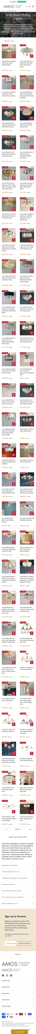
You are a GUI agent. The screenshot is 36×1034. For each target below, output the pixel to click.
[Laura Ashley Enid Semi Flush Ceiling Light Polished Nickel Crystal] (9, 479)
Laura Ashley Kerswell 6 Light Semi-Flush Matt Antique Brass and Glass (26, 491)
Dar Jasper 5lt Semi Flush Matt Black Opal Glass (27, 519)
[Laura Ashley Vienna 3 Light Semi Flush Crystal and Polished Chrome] (9, 113)
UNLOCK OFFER (24, 943)
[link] (7, 829)
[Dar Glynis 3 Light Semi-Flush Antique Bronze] (27, 658)
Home (3, 10)
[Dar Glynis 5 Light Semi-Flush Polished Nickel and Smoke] (27, 720)
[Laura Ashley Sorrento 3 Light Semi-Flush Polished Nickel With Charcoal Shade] (27, 266)
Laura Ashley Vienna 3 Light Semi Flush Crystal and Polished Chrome (8, 125)
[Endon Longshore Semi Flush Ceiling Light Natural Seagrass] (27, 538)
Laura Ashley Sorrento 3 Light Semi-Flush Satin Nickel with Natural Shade (26, 64)
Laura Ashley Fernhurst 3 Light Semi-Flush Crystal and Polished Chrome (27, 247)
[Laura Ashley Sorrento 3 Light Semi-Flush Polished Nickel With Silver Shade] (9, 328)
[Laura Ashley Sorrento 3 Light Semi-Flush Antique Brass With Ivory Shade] (27, 142)
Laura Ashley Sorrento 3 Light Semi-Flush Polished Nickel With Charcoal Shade (26, 278)
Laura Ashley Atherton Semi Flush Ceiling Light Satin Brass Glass (8, 549)
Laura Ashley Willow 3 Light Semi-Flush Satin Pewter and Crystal (8, 401)
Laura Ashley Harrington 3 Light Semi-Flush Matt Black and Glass (9, 371)
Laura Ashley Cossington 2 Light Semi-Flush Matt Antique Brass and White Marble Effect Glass (27, 579)
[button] (29, 6)
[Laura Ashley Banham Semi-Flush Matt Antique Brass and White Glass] (27, 359)
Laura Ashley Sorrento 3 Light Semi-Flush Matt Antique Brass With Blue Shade (9, 309)
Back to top (18, 954)
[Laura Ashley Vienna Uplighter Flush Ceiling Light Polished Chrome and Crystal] (9, 598)
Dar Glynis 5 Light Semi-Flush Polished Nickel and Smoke (27, 731)
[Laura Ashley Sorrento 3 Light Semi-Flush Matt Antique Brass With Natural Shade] (9, 419)
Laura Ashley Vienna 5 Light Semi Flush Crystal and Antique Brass (26, 309)
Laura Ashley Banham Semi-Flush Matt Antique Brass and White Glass (27, 371)
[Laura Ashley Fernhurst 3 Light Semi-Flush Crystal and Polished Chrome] (27, 235)
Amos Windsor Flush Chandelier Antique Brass (8, 789)
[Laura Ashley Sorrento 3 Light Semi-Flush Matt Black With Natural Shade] (27, 173)
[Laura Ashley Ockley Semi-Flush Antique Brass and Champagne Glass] (27, 689)
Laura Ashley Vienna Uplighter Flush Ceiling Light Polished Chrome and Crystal (8, 610)
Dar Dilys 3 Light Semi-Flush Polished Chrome (26, 759)
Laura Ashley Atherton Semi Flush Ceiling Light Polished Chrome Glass (8, 640)
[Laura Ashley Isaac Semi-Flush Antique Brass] (27, 450)
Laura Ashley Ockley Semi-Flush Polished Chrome (7, 520)
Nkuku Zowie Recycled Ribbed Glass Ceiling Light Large (26, 789)
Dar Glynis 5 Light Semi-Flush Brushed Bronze (9, 730)
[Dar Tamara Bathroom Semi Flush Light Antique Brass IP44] (27, 629)
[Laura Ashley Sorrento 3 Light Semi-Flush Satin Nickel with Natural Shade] (27, 51)
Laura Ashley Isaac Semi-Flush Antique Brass (27, 461)
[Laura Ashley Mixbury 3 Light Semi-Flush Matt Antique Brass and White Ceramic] (9, 567)
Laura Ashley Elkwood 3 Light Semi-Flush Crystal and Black (9, 462)
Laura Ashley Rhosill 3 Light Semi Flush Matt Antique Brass (26, 125)
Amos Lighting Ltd (9, 1021)
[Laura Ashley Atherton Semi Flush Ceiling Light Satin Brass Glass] (9, 538)
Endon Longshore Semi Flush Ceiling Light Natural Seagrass (26, 549)
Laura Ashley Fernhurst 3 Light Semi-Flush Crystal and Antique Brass (9, 278)
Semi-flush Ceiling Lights (11, 10)
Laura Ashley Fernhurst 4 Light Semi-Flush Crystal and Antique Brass (9, 216)
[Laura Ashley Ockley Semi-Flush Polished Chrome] (9, 508)
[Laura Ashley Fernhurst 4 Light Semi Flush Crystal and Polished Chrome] (27, 328)
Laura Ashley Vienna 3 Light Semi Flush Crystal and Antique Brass (8, 154)
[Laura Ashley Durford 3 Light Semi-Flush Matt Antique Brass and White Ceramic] (9, 235)
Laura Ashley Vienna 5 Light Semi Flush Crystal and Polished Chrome (26, 401)
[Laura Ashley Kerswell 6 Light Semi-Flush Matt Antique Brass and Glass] (27, 479)
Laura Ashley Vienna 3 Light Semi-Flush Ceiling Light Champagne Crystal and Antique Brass (9, 185)
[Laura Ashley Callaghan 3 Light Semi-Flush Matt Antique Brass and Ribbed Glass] (27, 204)
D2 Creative (17, 1025)
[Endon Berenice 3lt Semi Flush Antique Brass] (27, 419)
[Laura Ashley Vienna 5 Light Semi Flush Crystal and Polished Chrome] (27, 390)
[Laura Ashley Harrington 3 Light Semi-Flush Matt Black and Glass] (9, 359)
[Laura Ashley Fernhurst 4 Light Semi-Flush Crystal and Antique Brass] (9, 204)
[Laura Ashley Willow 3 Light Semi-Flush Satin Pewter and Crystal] (9, 390)
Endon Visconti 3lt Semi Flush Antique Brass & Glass (26, 818)
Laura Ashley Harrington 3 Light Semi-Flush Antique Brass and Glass (9, 94)
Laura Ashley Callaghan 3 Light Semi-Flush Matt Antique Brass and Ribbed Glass (27, 216)
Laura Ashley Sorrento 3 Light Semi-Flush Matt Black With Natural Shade (26, 185)
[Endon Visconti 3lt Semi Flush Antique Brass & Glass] (27, 807)
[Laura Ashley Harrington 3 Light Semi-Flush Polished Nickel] (9, 51)
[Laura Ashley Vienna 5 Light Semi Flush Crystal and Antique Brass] (27, 297)
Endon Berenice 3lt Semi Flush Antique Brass (27, 430)
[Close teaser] (29, 1029)
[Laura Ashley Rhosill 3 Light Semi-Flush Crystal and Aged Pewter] (27, 598)
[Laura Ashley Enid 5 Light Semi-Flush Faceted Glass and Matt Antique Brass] (9, 658)
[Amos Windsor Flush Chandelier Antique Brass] (9, 778)
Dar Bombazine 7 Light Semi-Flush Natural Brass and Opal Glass (9, 818)
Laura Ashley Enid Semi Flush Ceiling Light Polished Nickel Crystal (8, 491)
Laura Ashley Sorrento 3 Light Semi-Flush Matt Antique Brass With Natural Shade (8, 431)
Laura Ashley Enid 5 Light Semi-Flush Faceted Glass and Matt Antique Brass (9, 670)
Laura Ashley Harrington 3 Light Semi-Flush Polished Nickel (9, 63)
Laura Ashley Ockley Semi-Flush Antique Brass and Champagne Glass (26, 701)
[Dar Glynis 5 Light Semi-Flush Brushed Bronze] (9, 720)
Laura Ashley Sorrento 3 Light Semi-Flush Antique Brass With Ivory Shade (26, 154)
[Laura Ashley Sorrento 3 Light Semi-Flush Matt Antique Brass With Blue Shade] (9, 297)
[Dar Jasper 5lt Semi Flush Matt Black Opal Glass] (27, 508)
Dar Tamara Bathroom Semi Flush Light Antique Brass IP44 (27, 640)
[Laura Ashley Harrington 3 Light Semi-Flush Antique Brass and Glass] (9, 82)
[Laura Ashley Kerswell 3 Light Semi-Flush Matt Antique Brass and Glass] (9, 749)
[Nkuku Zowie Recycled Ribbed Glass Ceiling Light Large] (27, 778)
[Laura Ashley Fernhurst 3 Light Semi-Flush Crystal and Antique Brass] (9, 266)
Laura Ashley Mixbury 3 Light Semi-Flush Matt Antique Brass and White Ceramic (9, 579)
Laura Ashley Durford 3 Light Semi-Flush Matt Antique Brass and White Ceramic (9, 247)
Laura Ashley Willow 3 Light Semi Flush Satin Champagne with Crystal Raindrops (27, 94)
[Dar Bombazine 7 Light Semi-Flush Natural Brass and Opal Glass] (9, 807)
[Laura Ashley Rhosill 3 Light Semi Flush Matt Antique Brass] (27, 113)
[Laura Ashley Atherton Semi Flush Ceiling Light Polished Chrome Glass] (9, 629)
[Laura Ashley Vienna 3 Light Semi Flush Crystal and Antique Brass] (9, 142)
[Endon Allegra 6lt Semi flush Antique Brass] (9, 689)
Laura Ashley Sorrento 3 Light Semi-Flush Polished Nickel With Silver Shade (8, 340)
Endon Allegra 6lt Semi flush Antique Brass (8, 699)
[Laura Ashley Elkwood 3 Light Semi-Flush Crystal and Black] (9, 450)
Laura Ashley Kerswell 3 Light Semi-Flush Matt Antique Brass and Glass (8, 760)
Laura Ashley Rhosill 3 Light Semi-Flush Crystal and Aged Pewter (27, 609)
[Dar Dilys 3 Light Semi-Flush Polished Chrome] (27, 749)
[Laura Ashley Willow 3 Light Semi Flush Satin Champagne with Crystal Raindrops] (27, 82)
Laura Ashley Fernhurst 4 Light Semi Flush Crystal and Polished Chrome (27, 340)
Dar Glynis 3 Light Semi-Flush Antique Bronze (27, 668)
